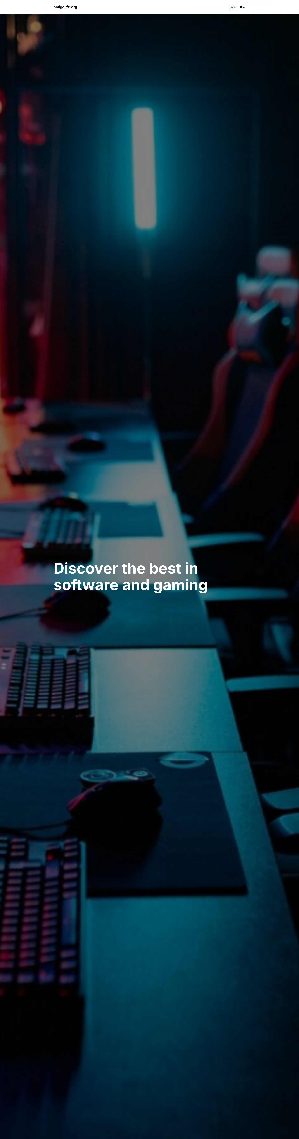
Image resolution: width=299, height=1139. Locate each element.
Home (232, 6)
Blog (242, 6)
